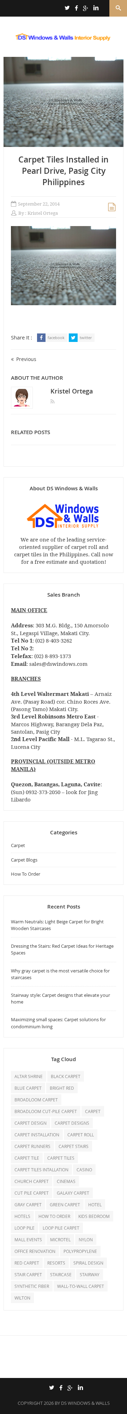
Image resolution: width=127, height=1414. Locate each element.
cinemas (66, 1181)
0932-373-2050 (43, 792)
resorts (56, 1263)
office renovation (34, 1251)
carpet (93, 1111)
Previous (26, 359)
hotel (95, 1204)
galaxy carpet (73, 1193)
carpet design (30, 1123)
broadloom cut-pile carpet (45, 1111)
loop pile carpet (61, 1228)
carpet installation (36, 1134)
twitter (86, 337)
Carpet (18, 845)
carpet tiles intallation (41, 1169)
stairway (89, 1274)
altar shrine (28, 1076)
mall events (28, 1239)
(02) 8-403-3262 (53, 640)
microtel (60, 1239)
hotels (22, 1216)
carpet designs (72, 1123)
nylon (86, 1239)
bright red (62, 1088)
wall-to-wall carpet (80, 1286)
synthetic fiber (31, 1286)
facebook (56, 337)
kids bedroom (94, 1216)
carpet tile (26, 1158)
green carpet (65, 1204)
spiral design (88, 1263)
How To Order (25, 874)
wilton (22, 1298)
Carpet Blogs (24, 860)
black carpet (65, 1076)
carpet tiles (60, 1158)
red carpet (26, 1263)
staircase (61, 1274)
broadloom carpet (36, 1099)
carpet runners (32, 1146)
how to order (54, 1216)
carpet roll (80, 1134)
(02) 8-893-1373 (52, 656)
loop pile (24, 1228)
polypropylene (80, 1251)
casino (84, 1169)
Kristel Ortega (43, 213)
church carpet (31, 1181)
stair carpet (28, 1274)
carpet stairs (74, 1146)
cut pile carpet (31, 1193)
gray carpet (28, 1204)
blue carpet (28, 1088)
